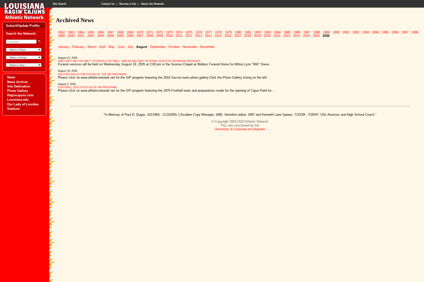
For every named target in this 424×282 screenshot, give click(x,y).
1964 (81, 32)
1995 (385, 32)
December (207, 47)
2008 (149, 36)
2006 (130, 36)
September (157, 47)
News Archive (17, 82)
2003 (100, 36)
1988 (316, 32)
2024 (306, 36)
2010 (169, 36)
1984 (277, 32)
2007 (139, 36)
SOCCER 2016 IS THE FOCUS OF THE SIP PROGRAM (92, 74)
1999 (61, 36)
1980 (238, 32)
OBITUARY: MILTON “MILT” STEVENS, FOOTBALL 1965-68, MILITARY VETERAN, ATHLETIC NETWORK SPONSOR (129, 60)
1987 (306, 32)
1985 (287, 32)
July (130, 47)
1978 (218, 32)
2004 (110, 36)
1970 (139, 32)
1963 (71, 32)
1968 (120, 32)
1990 (336, 32)
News (11, 77)
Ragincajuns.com (20, 95)
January (63, 47)
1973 (169, 32)
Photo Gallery (17, 91)
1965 (90, 32)
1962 (61, 32)
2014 (208, 36)
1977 (208, 32)
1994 (375, 32)
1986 (296, 32)
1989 (326, 32)
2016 (228, 36)
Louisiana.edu (18, 99)
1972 (159, 32)
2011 (179, 36)
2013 (198, 36)
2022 (286, 36)
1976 (198, 32)
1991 (346, 32)
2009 (159, 36)
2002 (90, 36)
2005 (120, 36)
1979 (228, 32)
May (111, 47)
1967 (110, 32)
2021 (277, 36)
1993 (365, 32)
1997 (404, 32)
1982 (257, 32)
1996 (395, 32)
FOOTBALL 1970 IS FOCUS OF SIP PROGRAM (87, 87)
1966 (100, 32)
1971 (149, 32)
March (92, 47)
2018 (247, 36)
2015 (218, 36)
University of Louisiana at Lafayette (240, 129)
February (78, 47)
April (102, 47)
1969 (130, 32)
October (174, 47)
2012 (188, 36)
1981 (247, 32)
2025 (316, 36)
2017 (237, 36)
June (121, 47)
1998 (414, 32)
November (190, 47)
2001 (81, 36)
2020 (267, 36)
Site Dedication (18, 86)
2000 (71, 36)
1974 (179, 32)
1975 (189, 32)
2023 (296, 36)
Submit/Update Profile (23, 26)
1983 (267, 32)
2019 (257, 36)
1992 (355, 32)
